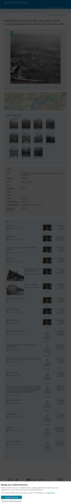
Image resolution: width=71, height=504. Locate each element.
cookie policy (51, 493)
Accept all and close (11, 497)
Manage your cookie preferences (14, 485)
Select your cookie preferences (11, 501)
